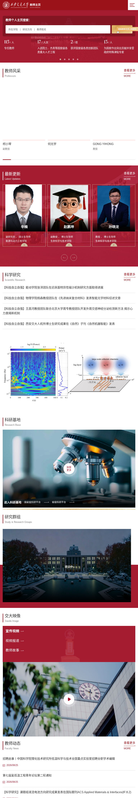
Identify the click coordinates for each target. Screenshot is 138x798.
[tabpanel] (19, 45)
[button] (7, 159)
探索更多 (69, 468)
